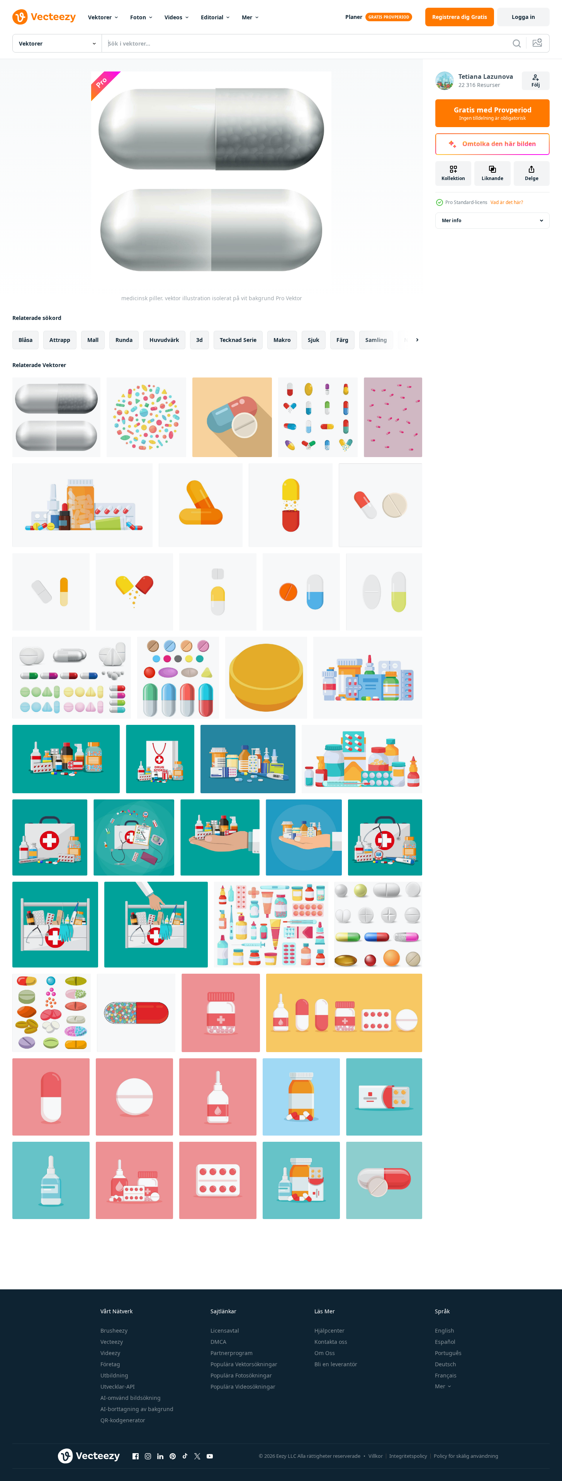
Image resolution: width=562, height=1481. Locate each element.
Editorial (212, 17)
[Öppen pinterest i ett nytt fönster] (173, 1456)
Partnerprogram (232, 1353)
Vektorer (100, 17)
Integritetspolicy (408, 1455)
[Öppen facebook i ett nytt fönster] (135, 1456)
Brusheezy (113, 1330)
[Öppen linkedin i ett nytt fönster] (160, 1456)
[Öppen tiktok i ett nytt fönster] (185, 1456)
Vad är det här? (507, 202)
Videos (173, 17)
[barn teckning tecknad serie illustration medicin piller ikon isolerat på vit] (136, 1013)
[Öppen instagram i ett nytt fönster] (148, 1456)
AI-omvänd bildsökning (130, 1397)
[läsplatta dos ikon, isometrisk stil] (266, 678)
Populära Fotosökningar (241, 1375)
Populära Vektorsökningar (244, 1364)
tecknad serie (238, 339)
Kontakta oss (330, 1341)
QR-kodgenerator (122, 1420)
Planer (353, 16)
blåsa (25, 339)
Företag (110, 1364)
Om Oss (324, 1353)
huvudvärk (164, 339)
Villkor (375, 1455)
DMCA (218, 1341)
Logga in (523, 16)
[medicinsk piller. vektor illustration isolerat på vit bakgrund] (56, 417)
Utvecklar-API (117, 1386)
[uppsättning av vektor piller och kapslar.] (178, 678)
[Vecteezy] (44, 17)
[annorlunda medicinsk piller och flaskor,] (247, 759)
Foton (138, 17)
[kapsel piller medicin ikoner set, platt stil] (318, 417)
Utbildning (114, 1375)
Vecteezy (111, 1341)
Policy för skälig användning (466, 1455)
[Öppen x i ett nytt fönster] (197, 1456)
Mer (247, 17)
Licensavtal (225, 1330)
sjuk (313, 339)
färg (342, 339)
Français (446, 1375)
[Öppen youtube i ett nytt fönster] (210, 1456)
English (444, 1330)
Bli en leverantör (335, 1364)
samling (376, 339)
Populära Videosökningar (243, 1386)
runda (123, 339)
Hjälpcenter (329, 1330)
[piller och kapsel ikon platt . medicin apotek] (232, 417)
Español (445, 1341)
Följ (535, 85)
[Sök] (516, 43)
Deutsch (445, 1364)
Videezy (110, 1353)
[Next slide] (410, 340)
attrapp (59, 339)
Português (448, 1353)
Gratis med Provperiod (492, 113)
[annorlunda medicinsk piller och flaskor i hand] (304, 837)
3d (199, 339)
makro (282, 339)
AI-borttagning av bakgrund (136, 1409)
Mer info (451, 220)
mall (92, 339)
